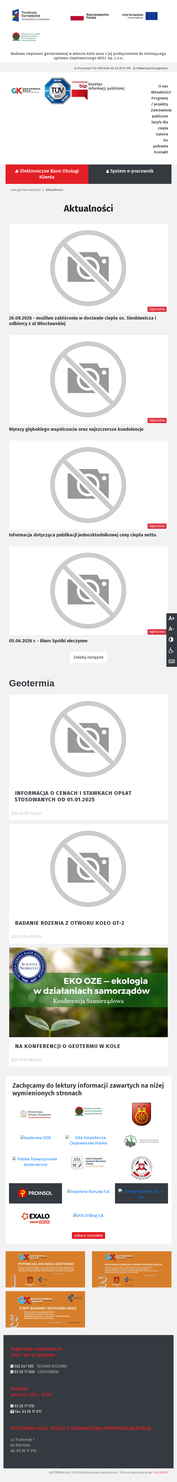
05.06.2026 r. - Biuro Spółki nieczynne (48, 641)
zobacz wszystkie (88, 1235)
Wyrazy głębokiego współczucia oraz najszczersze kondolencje (76, 429)
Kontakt (161, 152)
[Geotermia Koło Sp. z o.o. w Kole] (26, 90)
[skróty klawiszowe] (171, 661)
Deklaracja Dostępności (152, 68)
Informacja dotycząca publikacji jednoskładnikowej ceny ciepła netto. (83, 535)
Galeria (162, 134)
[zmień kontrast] (171, 640)
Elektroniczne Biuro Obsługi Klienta (49, 174)
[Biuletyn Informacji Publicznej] (98, 90)
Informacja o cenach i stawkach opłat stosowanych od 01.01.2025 (73, 796)
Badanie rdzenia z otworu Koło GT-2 (69, 923)
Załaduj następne (88, 657)
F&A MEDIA (161, 1472)
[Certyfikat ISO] (58, 90)
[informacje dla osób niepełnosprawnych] (171, 650)
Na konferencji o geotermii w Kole (67, 1046)
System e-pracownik (131, 171)
